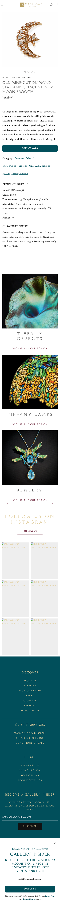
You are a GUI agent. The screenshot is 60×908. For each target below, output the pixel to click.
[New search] (51, 5)
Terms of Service (29, 899)
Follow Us (30, 531)
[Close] (55, 843)
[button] (25, 72)
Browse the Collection (30, 349)
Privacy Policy (50, 896)
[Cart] (57, 5)
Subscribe (30, 826)
